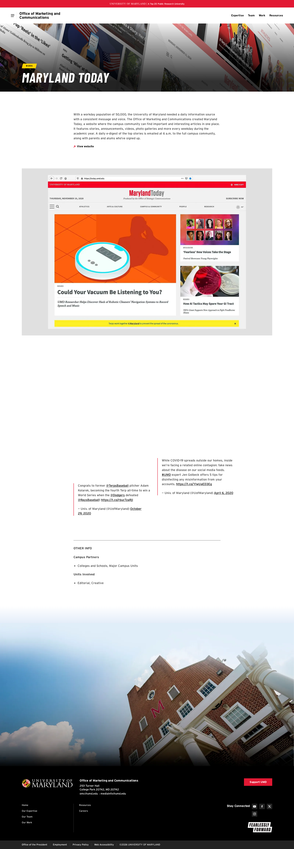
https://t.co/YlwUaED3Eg (194, 484)
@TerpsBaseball (117, 485)
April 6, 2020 (223, 493)
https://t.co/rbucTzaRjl (117, 500)
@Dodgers (117, 495)
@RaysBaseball (88, 500)
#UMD (166, 474)
